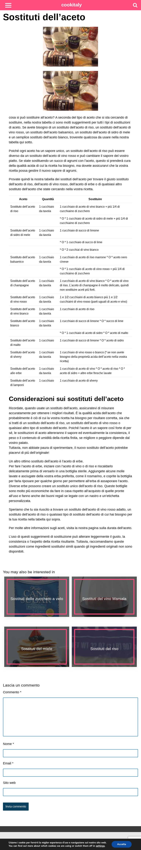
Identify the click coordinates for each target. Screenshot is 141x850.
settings (100, 846)
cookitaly (71, 5)
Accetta (121, 844)
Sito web (9, 783)
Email (8, 763)
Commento (12, 692)
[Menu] (8, 5)
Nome (8, 744)
